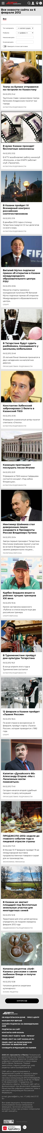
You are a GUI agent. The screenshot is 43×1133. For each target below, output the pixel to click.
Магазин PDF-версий (12, 1021)
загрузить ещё (22, 1001)
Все (4, 19)
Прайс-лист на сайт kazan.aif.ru (18, 1039)
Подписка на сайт (11, 1029)
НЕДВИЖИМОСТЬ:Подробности (18, 928)
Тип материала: (8, 28)
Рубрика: (6, 33)
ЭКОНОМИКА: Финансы (14, 862)
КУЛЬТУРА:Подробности (14, 107)
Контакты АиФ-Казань (13, 1032)
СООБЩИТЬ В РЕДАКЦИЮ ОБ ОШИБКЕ (19, 1048)
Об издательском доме (13, 1017)
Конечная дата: (8, 42)
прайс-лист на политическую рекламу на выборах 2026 (17, 1043)
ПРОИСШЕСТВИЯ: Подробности (18, 366)
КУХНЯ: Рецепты (10, 992)
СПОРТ (6, 304)
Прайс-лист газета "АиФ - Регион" (18, 1036)
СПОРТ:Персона (10, 616)
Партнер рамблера (21, 1121)
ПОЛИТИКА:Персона (12, 553)
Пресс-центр (33, 1017)
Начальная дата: (9, 37)
